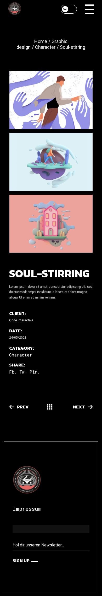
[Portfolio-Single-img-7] (51, 223)
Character (20, 355)
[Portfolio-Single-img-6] (51, 161)
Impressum (27, 508)
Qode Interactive (21, 320)
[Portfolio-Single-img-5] (51, 100)
